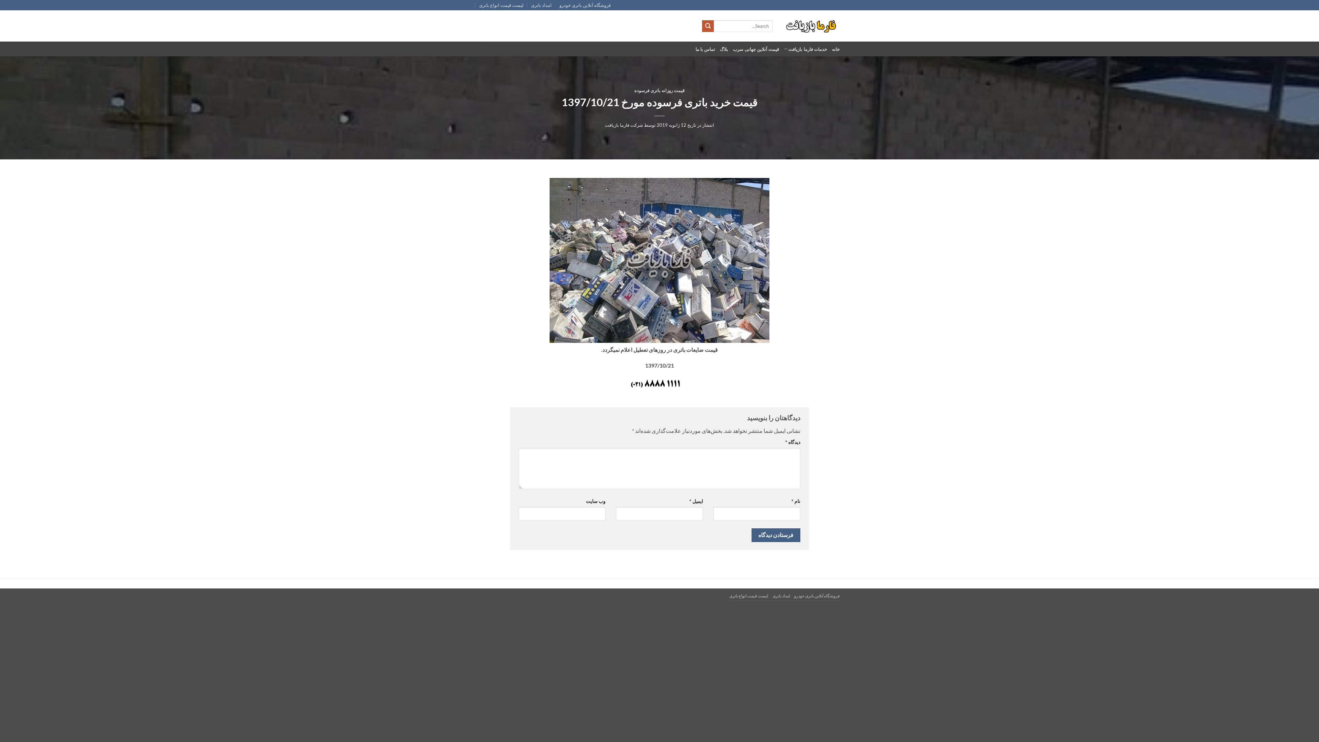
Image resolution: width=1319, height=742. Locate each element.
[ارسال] (708, 26)
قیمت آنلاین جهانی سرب (756, 49)
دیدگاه (792, 442)
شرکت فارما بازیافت (624, 125)
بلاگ (724, 49)
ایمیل (696, 501)
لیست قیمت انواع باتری (501, 5)
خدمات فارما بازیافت (807, 49)
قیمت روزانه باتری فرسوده (659, 90)
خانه (836, 49)
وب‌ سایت (596, 501)
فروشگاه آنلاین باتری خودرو (585, 5)
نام (795, 501)
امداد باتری (541, 5)
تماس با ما (705, 49)
